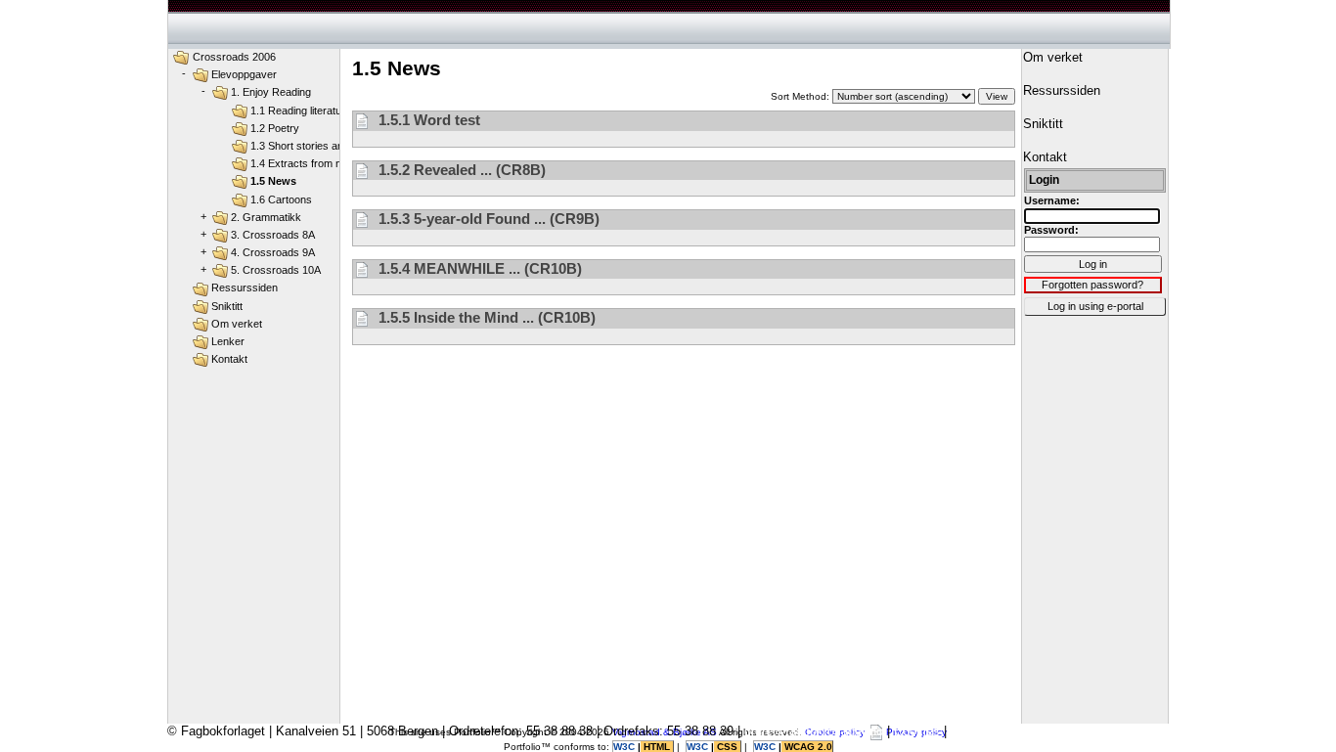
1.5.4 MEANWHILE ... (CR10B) (478, 268)
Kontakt (229, 359)
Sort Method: (801, 96)
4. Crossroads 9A (273, 252)
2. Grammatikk (266, 217)
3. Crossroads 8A (273, 235)
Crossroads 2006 (234, 57)
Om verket (236, 324)
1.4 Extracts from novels (308, 163)
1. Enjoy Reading (271, 92)
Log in (1093, 264)
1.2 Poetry (274, 128)
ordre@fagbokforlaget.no (813, 731)
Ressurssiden (244, 287)
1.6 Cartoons (281, 199)
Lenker (228, 341)
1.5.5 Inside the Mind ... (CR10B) (485, 317)
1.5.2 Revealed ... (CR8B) (460, 169)
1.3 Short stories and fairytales (322, 146)
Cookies (917, 731)
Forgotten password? (1092, 284)
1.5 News (273, 181)
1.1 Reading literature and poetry (327, 110)
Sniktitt (227, 306)
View (996, 96)
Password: (1051, 230)
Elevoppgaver (244, 74)
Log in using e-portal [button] (1095, 306)
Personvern (983, 731)
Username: (1052, 200)
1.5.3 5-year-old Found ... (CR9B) (487, 218)
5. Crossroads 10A (276, 270)
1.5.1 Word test (427, 119)
